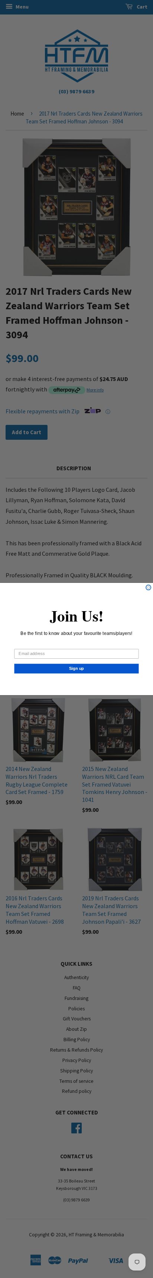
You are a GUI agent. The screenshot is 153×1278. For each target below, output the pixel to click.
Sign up (76, 668)
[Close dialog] (148, 587)
